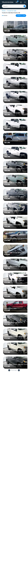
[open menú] (25, 2)
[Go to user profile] (21, 2)
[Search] (25, 6)
